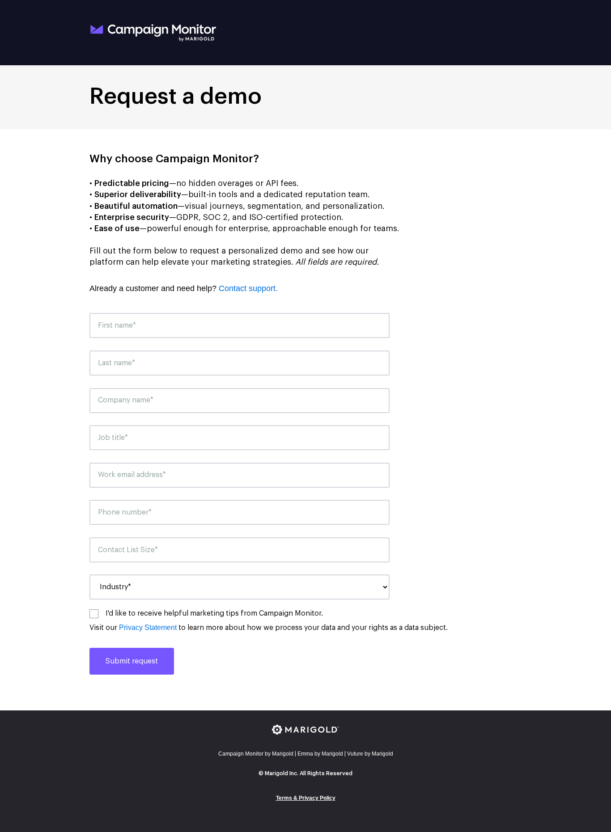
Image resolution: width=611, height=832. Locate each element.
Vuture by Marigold (370, 754)
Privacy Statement (148, 627)
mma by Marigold (320, 754)
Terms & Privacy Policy (305, 798)
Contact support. (248, 288)
